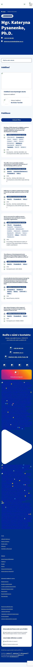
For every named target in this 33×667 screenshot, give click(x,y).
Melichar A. (19, 143)
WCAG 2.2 (20, 655)
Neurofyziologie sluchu (6, 593)
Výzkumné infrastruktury (6, 569)
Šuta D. (16, 291)
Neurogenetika (4, 596)
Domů (4, 11)
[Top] (4, 664)
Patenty (3, 566)
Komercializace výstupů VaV (7, 571)
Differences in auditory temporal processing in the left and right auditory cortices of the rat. (16, 192)
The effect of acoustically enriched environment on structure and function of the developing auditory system (15, 164)
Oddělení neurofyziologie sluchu (16, 135)
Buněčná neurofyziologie (6, 584)
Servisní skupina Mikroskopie (7, 559)
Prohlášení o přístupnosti (6, 548)
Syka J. (19, 173)
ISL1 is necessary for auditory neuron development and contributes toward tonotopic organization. (14, 218)
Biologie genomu (4, 581)
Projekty (3, 564)
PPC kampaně (24, 653)
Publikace (3, 561)
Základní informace (5, 539)
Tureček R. (10, 147)
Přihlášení (27, 4)
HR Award (3, 546)
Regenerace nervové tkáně (7, 609)
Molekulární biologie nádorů (7, 589)
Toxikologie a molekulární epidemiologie (10, 614)
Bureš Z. (9, 171)
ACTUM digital (13, 656)
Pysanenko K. (20, 137)
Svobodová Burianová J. (20, 171)
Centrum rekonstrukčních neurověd (9, 618)
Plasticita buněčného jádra (7, 606)
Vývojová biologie (5, 616)
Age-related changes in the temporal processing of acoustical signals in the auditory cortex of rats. (14, 309)
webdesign (15, 653)
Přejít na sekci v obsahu (8, 60)
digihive (8, 653)
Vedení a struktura (5, 541)
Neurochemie (4, 591)
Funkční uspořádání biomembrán (8, 586)
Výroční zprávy (4, 544)
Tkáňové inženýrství (5, 611)
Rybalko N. (20, 289)
